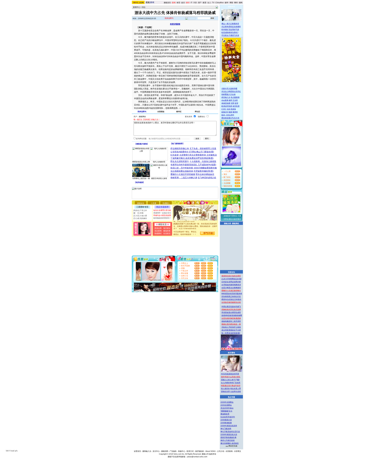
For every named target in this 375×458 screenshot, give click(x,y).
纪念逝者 (175, 155)
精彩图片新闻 (141, 144)
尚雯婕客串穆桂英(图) (204, 171)
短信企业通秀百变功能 (162, 210)
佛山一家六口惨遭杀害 (230, 24)
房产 (200, 3)
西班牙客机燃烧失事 (228, 437)
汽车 (195, 3)
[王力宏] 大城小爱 (140, 216)
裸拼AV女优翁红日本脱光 (231, 299)
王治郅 (235, 100)
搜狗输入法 (146, 451)
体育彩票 (236, 106)
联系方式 (190, 451)
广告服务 (173, 451)
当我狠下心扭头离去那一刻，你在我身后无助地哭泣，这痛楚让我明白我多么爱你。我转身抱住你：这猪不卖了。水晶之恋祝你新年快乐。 (195, 223)
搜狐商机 (235, 223)
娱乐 (183, 3)
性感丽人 (166, 203)
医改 (223, 115)
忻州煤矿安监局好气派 (230, 29)
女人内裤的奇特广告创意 (230, 383)
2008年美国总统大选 (229, 434)
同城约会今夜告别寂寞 (162, 215)
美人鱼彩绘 (225, 389)
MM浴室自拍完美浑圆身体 (231, 294)
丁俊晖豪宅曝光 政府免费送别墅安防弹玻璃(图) (192, 158)
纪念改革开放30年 (228, 417)
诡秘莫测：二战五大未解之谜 (184, 177)
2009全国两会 (226, 405)
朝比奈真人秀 (235, 389)
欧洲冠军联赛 (226, 106)
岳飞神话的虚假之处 (207, 177)
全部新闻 (229, 451)
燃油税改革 (225, 414)
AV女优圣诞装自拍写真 (230, 374)
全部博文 (237, 451)
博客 (231, 3)
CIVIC (223, 109)
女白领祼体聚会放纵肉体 (182, 171)
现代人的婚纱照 (159, 162)
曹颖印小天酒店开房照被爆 (183, 174)
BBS (236, 3)
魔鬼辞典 (166, 231)
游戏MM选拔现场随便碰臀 (231, 315)
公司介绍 (220, 451)
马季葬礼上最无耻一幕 (141, 178)
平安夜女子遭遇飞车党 (230, 35)
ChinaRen (219, 3)
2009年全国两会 (227, 402)
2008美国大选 (226, 420)
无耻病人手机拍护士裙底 (231, 327)
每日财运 (166, 228)
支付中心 (156, 451)
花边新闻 (158, 231)
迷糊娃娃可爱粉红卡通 (232, 216)
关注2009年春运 (227, 408)
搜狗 (241, 3)
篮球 (236, 103)
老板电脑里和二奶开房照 (231, 321)
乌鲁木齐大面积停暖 (229, 89)
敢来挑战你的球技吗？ (162, 218)
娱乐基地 (231, 353)
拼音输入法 (225, 97)
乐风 (228, 109)
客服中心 (181, 451)
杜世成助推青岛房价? (229, 32)
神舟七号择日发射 (228, 440)
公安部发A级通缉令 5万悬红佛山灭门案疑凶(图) (192, 152)
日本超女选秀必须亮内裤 (231, 282)
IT (191, 3)
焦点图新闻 (235, 97)
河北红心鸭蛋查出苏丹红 (231, 91)
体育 (178, 3)
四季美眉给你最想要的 (232, 219)
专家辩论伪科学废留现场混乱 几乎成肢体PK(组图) (193, 164)
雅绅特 (235, 112)
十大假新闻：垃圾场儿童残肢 (203, 161)
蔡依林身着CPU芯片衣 (230, 118)
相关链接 (139, 182)
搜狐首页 (167, 3)
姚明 (230, 100)
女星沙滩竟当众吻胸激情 (231, 288)
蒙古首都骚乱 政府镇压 (230, 443)
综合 (143, 7)
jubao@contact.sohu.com (197, 457)
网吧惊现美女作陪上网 (141, 162)
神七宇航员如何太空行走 (230, 432)
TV (213, 3)
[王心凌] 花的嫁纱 (140, 218)
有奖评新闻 (175, 24)
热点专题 (231, 397)
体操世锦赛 (225, 103)
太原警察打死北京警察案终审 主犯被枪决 (198, 155)
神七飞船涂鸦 (226, 429)
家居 (204, 3)
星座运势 (158, 228)
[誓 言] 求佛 (138, 213)
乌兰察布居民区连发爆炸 (231, 27)
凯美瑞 (233, 109)
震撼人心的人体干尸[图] (230, 380)
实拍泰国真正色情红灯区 (231, 296)
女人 (209, 3)
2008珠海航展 (226, 423)
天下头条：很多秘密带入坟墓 (203, 148)
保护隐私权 (199, 451)
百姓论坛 (231, 272)
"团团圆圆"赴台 (226, 411)
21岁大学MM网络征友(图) (231, 279)
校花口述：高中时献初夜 (182, 168)
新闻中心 (136, 7)
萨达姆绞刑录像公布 (180, 148)
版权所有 (212, 454)
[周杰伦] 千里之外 (140, 210)
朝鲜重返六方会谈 (228, 94)
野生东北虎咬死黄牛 (180, 161)
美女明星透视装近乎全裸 (231, 330)
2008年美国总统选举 (229, 426)
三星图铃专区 (142, 207)
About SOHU (210, 451)
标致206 (224, 112)
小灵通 (153, 203)
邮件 (226, 3)
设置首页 (137, 451)
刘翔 (232, 103)
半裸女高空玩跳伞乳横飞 (231, 307)
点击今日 (231, 7)
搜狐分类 (227, 223)
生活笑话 (166, 233)
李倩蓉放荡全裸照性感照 (231, 312)
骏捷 (230, 112)
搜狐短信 (140, 203)
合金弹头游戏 (235, 391)
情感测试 (158, 233)
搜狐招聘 (164, 451)
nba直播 (224, 100)
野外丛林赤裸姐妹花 (205, 174)
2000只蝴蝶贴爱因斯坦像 (205, 168)
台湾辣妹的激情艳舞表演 (231, 285)
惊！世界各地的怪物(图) (230, 333)
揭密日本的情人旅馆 (159, 178)
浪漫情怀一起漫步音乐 (162, 213)
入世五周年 (229, 115)
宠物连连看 (225, 391)
